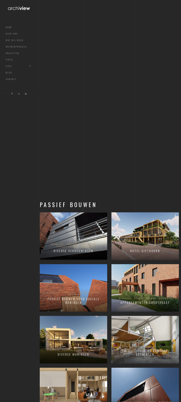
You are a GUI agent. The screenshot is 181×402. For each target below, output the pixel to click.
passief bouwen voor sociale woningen (74, 300)
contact (11, 79)
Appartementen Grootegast (145, 302)
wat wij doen (14, 40)
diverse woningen (73, 354)
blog (9, 72)
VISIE (9, 66)
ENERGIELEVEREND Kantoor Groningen (145, 352)
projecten (12, 53)
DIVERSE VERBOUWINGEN (73, 251)
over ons (12, 33)
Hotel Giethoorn (145, 251)
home (9, 27)
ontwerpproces (16, 46)
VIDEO (9, 59)
